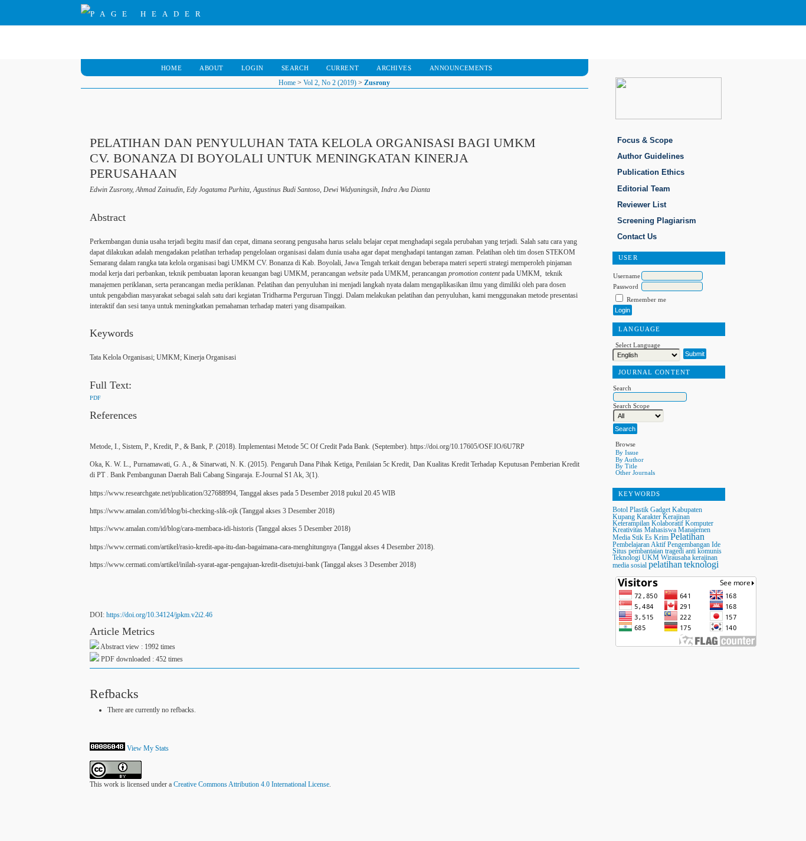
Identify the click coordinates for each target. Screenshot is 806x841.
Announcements (461, 67)
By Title (626, 466)
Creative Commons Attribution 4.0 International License (251, 784)
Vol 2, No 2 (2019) (329, 83)
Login (252, 67)
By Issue (626, 452)
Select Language (637, 345)
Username (626, 275)
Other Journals (635, 472)
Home (171, 67)
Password (625, 286)
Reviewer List (641, 204)
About (211, 67)
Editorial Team (643, 188)
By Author (629, 459)
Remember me (646, 299)
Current (342, 67)
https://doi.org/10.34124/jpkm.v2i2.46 (159, 615)
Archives (394, 67)
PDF (95, 398)
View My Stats (148, 748)
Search (295, 67)
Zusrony (377, 83)
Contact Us (637, 236)
